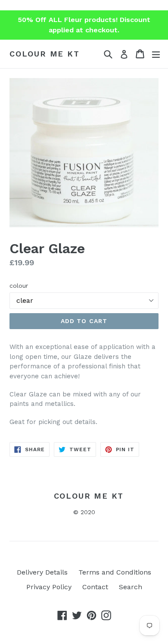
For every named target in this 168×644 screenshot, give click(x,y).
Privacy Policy (49, 587)
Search (130, 587)
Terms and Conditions (114, 572)
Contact (95, 587)
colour (18, 285)
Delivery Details (42, 572)
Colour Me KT (44, 53)
